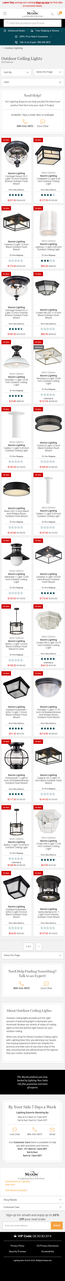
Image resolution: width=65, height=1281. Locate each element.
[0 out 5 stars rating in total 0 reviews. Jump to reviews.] (16, 260)
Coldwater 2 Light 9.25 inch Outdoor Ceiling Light (48, 181)
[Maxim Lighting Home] (32, 14)
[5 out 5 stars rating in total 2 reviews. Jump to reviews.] (16, 195)
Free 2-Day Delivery (16, 190)
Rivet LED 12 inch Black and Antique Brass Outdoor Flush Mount (16, 513)
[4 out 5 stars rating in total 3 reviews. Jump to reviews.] (48, 195)
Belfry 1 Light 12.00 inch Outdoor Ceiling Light (16, 846)
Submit (56, 1225)
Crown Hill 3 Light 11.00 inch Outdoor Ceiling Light (48, 846)
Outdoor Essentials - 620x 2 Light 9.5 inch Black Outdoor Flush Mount (16, 913)
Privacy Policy (17, 1246)
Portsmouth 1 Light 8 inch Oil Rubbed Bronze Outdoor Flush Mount (16, 780)
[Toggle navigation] (4, 14)
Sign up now (43, 3)
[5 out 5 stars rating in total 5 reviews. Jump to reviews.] (48, 658)
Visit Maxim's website (16, 1190)
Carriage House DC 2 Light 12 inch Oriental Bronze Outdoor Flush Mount (16, 314)
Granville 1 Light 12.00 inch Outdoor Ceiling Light (16, 382)
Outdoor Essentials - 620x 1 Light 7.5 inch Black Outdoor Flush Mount (16, 714)
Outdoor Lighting (13, 48)
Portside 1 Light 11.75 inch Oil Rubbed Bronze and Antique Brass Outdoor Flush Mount (48, 714)
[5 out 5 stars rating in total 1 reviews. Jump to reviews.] (16, 395)
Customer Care (11, 1207)
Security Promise (17, 1252)
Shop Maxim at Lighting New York (17, 1183)
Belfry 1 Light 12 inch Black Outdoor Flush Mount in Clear (17, 646)
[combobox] (33, 23)
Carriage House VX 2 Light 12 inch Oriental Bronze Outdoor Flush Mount (16, 180)
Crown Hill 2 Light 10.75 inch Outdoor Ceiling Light (48, 645)
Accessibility (47, 1252)
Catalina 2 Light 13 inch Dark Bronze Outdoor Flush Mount (48, 579)
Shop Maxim (10, 1199)
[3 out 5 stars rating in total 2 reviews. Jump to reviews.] (48, 260)
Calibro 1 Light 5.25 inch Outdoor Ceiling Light (16, 449)
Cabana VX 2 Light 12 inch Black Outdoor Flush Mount (48, 780)
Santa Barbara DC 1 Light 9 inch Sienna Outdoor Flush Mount (48, 914)
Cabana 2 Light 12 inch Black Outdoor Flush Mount (16, 247)
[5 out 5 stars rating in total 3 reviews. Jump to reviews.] (16, 794)
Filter (6, 82)
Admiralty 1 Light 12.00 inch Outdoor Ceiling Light (16, 579)
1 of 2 (28, 947)
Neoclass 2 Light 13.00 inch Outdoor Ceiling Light (48, 381)
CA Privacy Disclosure (47, 1246)
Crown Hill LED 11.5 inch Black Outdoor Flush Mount (48, 315)
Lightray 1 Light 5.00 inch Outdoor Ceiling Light (48, 248)
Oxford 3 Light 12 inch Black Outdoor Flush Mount (48, 448)
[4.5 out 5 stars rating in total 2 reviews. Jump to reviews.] (16, 329)
